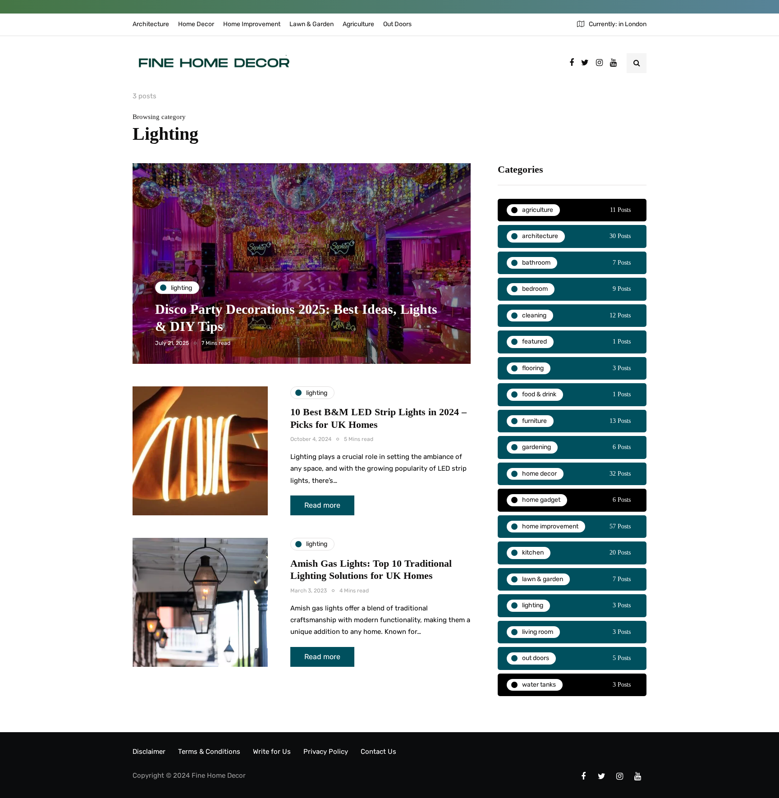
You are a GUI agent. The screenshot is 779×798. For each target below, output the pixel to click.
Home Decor (196, 24)
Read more (322, 505)
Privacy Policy (325, 752)
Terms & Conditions (209, 752)
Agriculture (358, 24)
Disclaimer (149, 752)
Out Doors (397, 24)
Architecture (151, 24)
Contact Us (378, 752)
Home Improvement (251, 24)
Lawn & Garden (311, 24)
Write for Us (272, 752)
